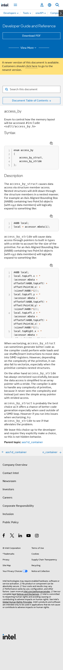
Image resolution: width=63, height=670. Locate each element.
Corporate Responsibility (18, 506)
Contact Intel (11, 473)
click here (31, 66)
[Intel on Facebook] (4, 536)
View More (27, 48)
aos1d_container (32, 442)
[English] (49, 5)
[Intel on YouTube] (28, 536)
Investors (8, 489)
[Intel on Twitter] (12, 536)
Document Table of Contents (30, 100)
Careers (7, 497)
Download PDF (31, 35)
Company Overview (15, 465)
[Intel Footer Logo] (10, 636)
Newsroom (9, 481)
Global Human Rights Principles (17, 602)
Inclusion (8, 514)
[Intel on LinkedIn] (20, 536)
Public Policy (11, 522)
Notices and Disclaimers (28, 594)
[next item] (61, 13)
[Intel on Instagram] (37, 536)
